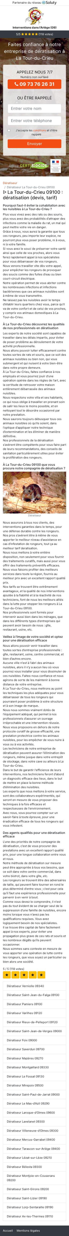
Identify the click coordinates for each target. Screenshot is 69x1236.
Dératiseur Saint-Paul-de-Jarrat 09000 (33, 1094)
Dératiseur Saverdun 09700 (25, 1049)
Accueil (8, 1230)
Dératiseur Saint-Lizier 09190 (27, 1198)
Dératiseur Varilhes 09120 (24, 1013)
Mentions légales (28, 1230)
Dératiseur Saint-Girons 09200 (28, 1189)
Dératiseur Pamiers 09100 (24, 1004)
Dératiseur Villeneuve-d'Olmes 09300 (32, 1130)
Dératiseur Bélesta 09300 (24, 1167)
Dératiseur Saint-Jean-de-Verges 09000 (34, 1031)
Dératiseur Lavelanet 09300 (26, 1121)
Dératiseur (10, 183)
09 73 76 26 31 (36, 84)
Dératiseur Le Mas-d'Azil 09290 (28, 1103)
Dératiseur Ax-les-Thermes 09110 (30, 1216)
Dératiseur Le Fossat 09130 (25, 1076)
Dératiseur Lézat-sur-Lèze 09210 (29, 1157)
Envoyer (34, 143)
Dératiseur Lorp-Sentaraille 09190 (30, 1207)
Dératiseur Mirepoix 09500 (25, 1085)
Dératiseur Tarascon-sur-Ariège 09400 (33, 1149)
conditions (39, 130)
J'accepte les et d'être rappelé (36, 132)
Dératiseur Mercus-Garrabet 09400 (31, 1139)
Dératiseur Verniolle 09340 (25, 986)
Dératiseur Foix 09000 (22, 1040)
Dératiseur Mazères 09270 (25, 1058)
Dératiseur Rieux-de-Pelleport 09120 (32, 1022)
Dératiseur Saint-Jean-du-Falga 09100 (33, 995)
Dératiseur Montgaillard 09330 (28, 1067)
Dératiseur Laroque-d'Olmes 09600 (31, 1112)
